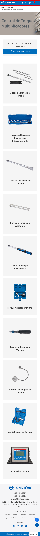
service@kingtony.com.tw (20, 499)
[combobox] (33, 534)
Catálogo (23, 515)
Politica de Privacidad (29, 518)
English (32, 534)
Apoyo (6, 518)
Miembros (32, 515)
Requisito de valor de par (21, 51)
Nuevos (7, 515)
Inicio (2, 7)
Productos (10, 7)
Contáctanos (15, 518)
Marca (15, 515)
